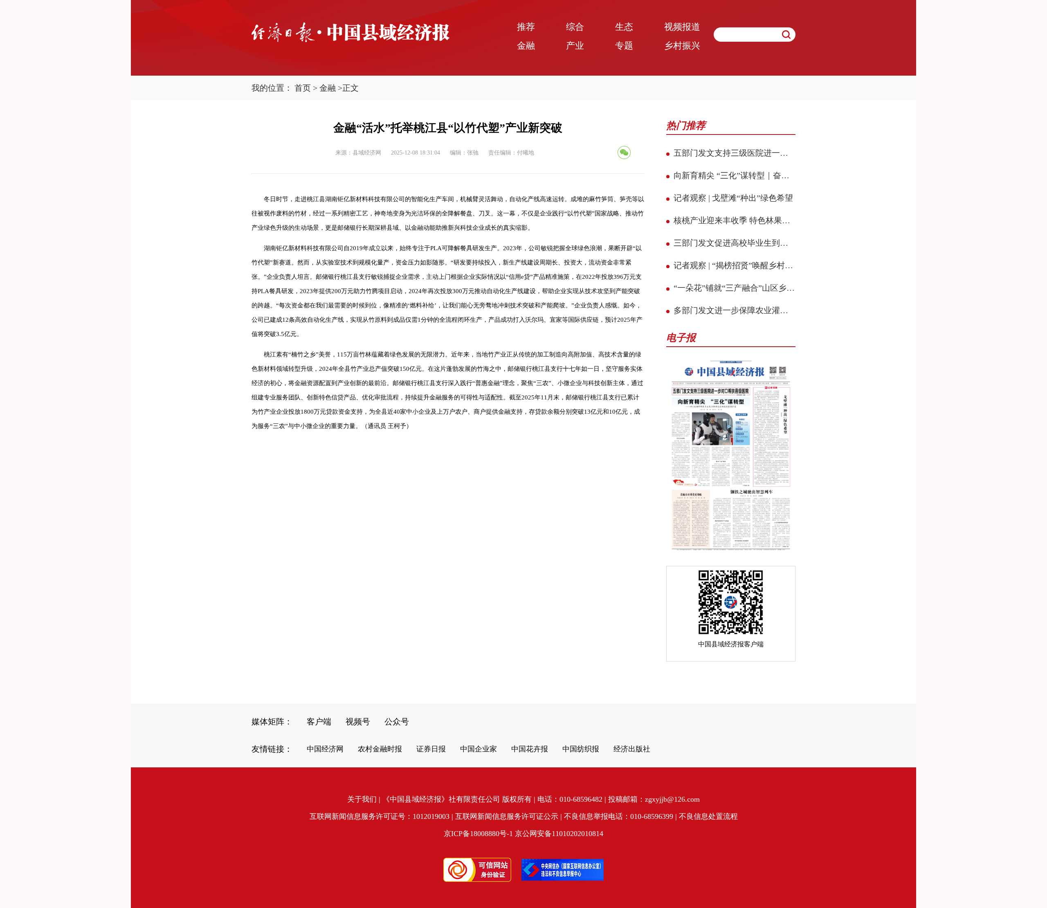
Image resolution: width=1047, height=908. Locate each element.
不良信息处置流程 (708, 816)
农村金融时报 (380, 749)
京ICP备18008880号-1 (478, 834)
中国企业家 (478, 749)
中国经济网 (325, 749)
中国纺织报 (580, 749)
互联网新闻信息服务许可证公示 (506, 816)
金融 (327, 87)
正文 (350, 87)
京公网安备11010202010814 (559, 834)
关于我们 (362, 799)
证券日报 (431, 749)
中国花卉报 (529, 749)
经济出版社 (631, 749)
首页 (302, 87)
